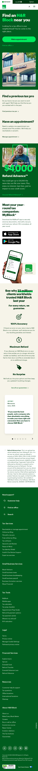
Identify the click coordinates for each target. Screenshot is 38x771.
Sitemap (5, 699)
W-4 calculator (7, 621)
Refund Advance (8, 673)
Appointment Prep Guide (11, 610)
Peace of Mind (7, 546)
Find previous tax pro (9, 111)
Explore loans (7, 659)
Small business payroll (10, 578)
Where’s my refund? (9, 618)
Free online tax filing (9, 538)
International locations (10, 696)
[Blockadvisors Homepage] (19, 2)
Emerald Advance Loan (10, 670)
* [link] (25, 188)
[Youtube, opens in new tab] (20, 748)
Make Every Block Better (10, 716)
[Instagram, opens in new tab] (15, 748)
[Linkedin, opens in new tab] (26, 748)
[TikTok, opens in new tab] (4, 748)
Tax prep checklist (8, 607)
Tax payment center (9, 616)
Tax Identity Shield (8, 549)
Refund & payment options (11, 613)
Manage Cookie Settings (10, 641)
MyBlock (5, 598)
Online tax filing (7, 532)
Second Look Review (9, 544)
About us (5, 713)
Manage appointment (9, 137)
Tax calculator (7, 604)
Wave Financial (7, 584)
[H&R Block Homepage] (6, 2)
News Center (6, 728)
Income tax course (8, 725)
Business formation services (12, 581)
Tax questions (7, 690)
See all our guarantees (19, 388)
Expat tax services (8, 555)
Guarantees (6, 736)
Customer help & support (11, 688)
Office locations (7, 693)
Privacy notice (7, 639)
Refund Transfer (7, 667)
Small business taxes (9, 572)
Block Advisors (7, 570)
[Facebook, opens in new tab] (10, 748)
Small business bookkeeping (12, 575)
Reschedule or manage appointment (15, 529)
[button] (29, 7)
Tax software (6, 541)
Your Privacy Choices (23, 767)
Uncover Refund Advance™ (11, 195)
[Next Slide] (32, 438)
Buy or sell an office (9, 722)
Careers (5, 719)
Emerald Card (7, 664)
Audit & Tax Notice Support (11, 552)
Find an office (7, 45)
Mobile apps (6, 601)
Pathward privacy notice (10, 644)
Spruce (4, 662)
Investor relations (8, 731)
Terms (4, 636)
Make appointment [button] (19, 39)
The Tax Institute (8, 734)
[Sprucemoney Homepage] (31, 2)
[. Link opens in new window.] (8, 767)
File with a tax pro (8, 535)
